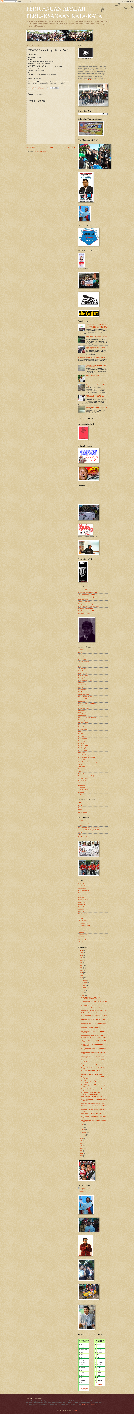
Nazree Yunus (82, 724)
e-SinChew (81, 941)
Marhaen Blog (82, 715)
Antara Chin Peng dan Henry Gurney (88, 592)
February (84, 1132)
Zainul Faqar (81, 787)
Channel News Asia (83, 890)
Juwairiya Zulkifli (82, 699)
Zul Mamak (81, 792)
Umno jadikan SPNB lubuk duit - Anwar (91, 1113)
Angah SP (81, 666)
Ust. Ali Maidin (82, 780)
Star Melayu (81, 918)
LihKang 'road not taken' (84, 713)
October (84, 985)
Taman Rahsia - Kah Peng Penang (87, 762)
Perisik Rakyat (82, 734)
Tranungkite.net (82, 934)
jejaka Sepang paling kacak (85, 696)
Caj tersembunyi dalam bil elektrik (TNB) (96, 407)
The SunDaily (82, 930)
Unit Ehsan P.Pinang (83, 837)
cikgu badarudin (82, 673)
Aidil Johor (81, 650)
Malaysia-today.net (83, 899)
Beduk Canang (82, 671)
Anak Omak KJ (82, 664)
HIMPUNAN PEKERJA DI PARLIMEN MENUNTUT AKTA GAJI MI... (91, 1093)
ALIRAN (80, 820)
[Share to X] (54, 88)
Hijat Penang (81, 692)
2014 (81, 970)
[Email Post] (47, 88)
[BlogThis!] (52, 88)
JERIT (80, 825)
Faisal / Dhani (82, 685)
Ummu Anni (81, 773)
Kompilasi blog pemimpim (85, 892)
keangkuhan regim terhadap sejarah (87, 604)
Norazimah (81, 727)
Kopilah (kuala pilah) (83, 708)
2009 (81, 1140)
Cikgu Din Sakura (83, 675)
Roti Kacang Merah (83, 748)
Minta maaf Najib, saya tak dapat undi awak (92, 1103)
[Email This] (51, 88)
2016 (81, 965)
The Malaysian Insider (84, 925)
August (84, 990)
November (84, 982)
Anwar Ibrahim (82, 668)
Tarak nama (81, 766)
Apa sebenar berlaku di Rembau (86, 594)
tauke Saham (81, 769)
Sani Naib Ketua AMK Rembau (86, 757)
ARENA (80, 805)
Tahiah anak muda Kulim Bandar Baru (91, 1008)
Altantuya (80, 654)
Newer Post (30, 148)
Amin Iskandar (82, 659)
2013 (81, 973)
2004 (81, 1153)
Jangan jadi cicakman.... (84, 601)
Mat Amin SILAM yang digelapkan (87, 717)
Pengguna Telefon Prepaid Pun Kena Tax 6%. (93, 1068)
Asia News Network (83, 885)
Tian (79, 771)
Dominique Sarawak (83, 678)
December (84, 980)
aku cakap (81, 652)
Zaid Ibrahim (81, 785)
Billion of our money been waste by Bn (91, 1096)
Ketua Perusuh (82, 706)
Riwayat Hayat (82, 741)
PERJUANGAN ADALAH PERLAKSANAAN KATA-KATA (64, 12)
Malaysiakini (81, 902)
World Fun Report (83, 939)
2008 (81, 1143)
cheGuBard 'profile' (83, 599)
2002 (81, 1156)
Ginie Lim (80, 687)
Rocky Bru (81, 743)
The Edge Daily (82, 920)
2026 (81, 950)
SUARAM (80, 832)
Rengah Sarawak (82, 913)
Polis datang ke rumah (87, 1005)
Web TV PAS (81, 937)
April (83, 1127)
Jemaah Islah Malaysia (84, 823)
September (85, 987)
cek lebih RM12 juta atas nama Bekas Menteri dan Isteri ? (96, 366)
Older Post (71, 148)
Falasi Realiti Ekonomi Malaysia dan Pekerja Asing (91, 357)
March (83, 1130)
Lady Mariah (81, 710)
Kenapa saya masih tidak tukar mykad (88, 606)
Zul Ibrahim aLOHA (83, 790)
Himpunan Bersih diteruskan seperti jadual (92, 1035)
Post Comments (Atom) (40, 151)
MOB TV (80, 895)
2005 (81, 1151)
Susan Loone (81, 759)
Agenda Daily (81, 883)
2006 (81, 1148)
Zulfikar (80, 794)
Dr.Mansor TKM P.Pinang (85, 680)
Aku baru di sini (82, 590)
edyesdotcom (82, 682)
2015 (81, 968)
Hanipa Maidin (82, 689)
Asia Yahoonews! (83, 888)
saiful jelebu (81, 752)
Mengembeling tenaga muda (85, 608)
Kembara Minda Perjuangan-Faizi (87, 703)
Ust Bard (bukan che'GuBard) (86, 776)
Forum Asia (81, 807)
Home (51, 148)
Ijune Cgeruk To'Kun (83, 694)
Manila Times (82, 904)
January (84, 1135)
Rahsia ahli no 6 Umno (84, 613)
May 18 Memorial (83, 812)
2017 (81, 962)
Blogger (75, 1410)
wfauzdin (80, 783)
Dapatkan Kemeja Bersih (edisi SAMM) (91, 1074)
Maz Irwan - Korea (83, 722)
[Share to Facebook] (56, 88)
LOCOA (80, 810)
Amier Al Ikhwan (82, 657)
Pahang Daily (81, 911)
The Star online (82, 927)
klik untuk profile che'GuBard (89, 1404)
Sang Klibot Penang (83, 755)
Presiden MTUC (82, 736)
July (83, 992)
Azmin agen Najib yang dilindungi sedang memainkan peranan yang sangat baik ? (95, 397)
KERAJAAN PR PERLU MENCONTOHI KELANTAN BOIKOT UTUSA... (91, 998)
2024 (81, 952)
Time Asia (81, 932)
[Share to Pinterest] (58, 88)
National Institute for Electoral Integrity (88, 827)
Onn (79, 731)
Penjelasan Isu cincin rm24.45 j (86, 611)
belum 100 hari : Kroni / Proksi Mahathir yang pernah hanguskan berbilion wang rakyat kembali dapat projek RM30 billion (96, 326)
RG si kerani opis (83, 738)
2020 (81, 955)
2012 (81, 975)
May (83, 1124)
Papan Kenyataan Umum (92, 375)
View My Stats (82, 1191)
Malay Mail (81, 897)
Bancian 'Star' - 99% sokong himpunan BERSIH (93, 1010)
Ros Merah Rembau (83, 745)
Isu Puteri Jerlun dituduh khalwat (90, 1013)
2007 (81, 1145)
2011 (81, 978)
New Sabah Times (83, 909)
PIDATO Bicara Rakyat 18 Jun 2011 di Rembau (93, 1037)
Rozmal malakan (82, 750)
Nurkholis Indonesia (83, 729)
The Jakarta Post (83, 923)
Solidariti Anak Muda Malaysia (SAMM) (88, 830)
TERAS (80, 834)
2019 (81, 957)
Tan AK (80, 764)
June (83, 995)
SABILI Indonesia (83, 916)
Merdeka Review (82, 906)
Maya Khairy (81, 720)
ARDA (80, 803)
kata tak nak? (82, 701)
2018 (81, 960)
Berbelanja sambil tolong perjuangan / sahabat (90, 597)
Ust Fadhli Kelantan (83, 778)
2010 (81, 1138)
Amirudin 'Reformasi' (83, 661)
